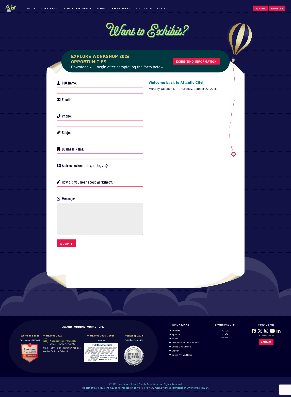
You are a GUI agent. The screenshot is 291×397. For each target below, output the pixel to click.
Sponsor (176, 334)
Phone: (66, 116)
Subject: (67, 132)
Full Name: (69, 83)
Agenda (101, 8)
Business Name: (72, 149)
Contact (163, 8)
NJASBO (225, 337)
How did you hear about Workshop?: (87, 182)
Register (176, 330)
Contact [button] (266, 342)
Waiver (175, 350)
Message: (68, 198)
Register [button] (277, 8)
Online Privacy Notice (182, 354)
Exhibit (175, 338)
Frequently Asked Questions (185, 342)
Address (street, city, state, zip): (84, 165)
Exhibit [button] (260, 8)
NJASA (225, 334)
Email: (66, 99)
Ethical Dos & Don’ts (181, 346)
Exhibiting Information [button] (196, 61)
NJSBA (225, 330)
